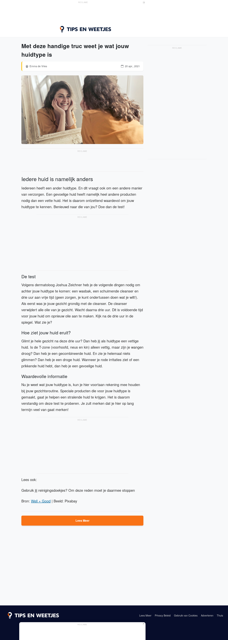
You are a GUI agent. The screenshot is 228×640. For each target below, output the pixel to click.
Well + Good (41, 500)
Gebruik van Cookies (186, 615)
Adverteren (207, 615)
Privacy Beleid (163, 615)
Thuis (220, 615)
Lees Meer (82, 520)
